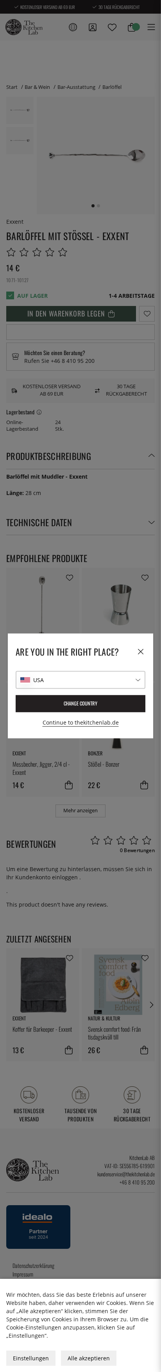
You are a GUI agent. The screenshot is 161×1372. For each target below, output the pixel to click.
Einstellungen (31, 1358)
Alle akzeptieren (89, 1358)
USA (38, 680)
